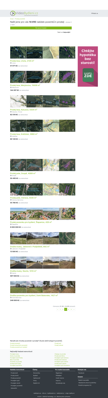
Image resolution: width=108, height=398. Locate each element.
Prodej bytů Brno (60, 356)
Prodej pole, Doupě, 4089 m (23, 173)
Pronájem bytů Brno (16, 365)
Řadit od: (64, 32)
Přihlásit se (94, 13)
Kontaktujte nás (60, 383)
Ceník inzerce (60, 378)
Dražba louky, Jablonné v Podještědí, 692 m (30, 247)
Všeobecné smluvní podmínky (87, 382)
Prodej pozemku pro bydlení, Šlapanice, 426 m (31, 222)
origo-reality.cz (69, 393)
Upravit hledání (41, 28)
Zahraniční (14, 388)
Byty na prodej (14, 359)
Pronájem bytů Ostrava (61, 358)
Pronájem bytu (14, 354)
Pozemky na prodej (16, 361)
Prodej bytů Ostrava (61, 359)
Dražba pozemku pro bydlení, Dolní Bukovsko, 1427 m (34, 295)
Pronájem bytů (15, 380)
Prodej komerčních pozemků (18, 345)
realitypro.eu (37, 393)
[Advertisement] (54, 4)
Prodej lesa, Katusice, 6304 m (23, 110)
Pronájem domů (15, 383)
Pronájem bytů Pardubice (62, 365)
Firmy (35, 380)
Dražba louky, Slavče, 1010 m (23, 271)
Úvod (11, 19)
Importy (58, 380)
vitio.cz (44, 393)
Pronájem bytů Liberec (61, 361)
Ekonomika (36, 373)
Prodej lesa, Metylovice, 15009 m (25, 85)
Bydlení (35, 375)
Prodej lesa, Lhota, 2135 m (22, 61)
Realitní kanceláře (83, 380)
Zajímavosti (36, 378)
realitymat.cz (60, 393)
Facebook (81, 373)
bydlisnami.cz (51, 393)
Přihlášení (59, 375)
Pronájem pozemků (16, 385)
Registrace (59, 373)
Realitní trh (36, 383)
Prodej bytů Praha (15, 363)
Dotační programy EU (84, 385)
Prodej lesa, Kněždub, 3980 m (24, 134)
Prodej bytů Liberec (60, 363)
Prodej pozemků (20, 19)
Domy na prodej (15, 356)
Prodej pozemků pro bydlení (18, 347)
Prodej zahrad (59, 345)
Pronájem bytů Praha (16, 358)
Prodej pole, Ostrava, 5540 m (23, 198)
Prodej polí (58, 343)
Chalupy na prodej (60, 354)
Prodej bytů (14, 373)
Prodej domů (14, 375)
